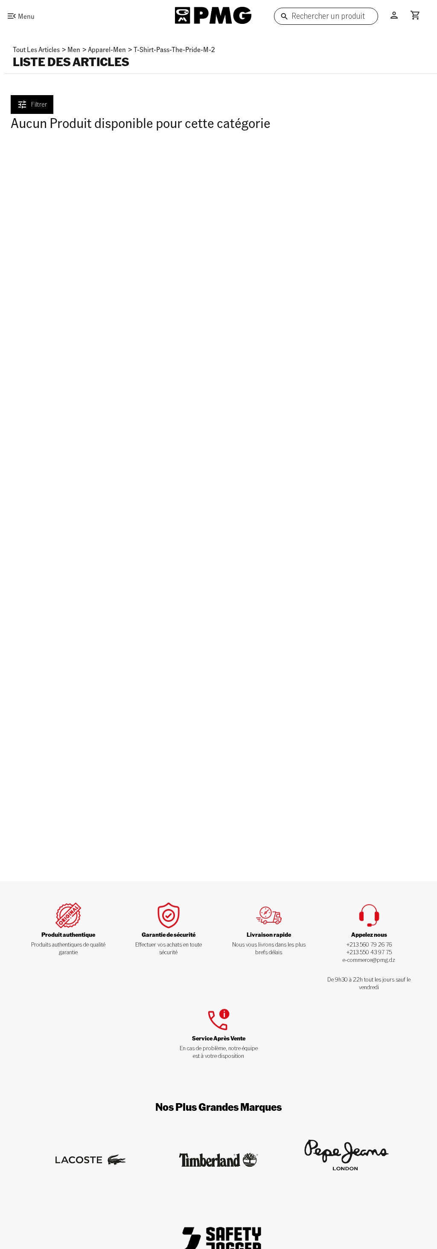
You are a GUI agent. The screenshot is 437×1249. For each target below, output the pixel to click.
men (73, 49)
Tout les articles (36, 49)
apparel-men (107, 49)
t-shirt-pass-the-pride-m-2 (174, 49)
